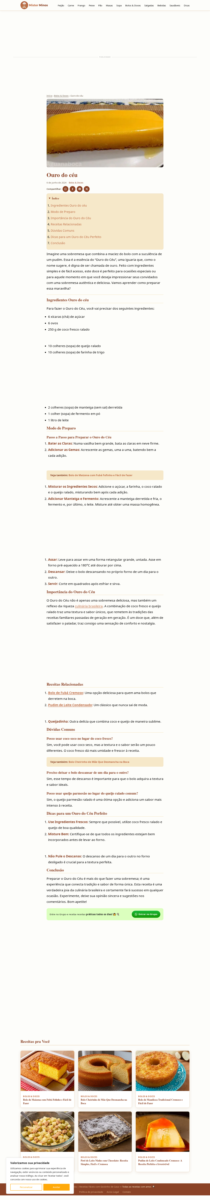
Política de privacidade (91, 1191)
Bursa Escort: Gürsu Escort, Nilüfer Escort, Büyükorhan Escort (79, 1199)
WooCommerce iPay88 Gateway (149, 1199)
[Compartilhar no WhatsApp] (65, 189)
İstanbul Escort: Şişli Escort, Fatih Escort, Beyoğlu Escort (69, 1199)
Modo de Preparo (63, 212)
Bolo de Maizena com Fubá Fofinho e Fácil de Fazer (101, 475)
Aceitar (56, 1187)
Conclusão (58, 243)
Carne (71, 5)
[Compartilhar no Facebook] (72, 189)
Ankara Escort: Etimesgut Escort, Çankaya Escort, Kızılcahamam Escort (58, 1199)
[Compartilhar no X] (87, 189)
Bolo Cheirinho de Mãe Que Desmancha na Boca (99, 762)
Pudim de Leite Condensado (70, 705)
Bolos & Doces (133, 5)
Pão (100, 5)
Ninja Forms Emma (132, 1199)
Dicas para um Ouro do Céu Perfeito (76, 237)
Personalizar (26, 1187)
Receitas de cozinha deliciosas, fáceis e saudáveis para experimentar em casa (91, 1199)
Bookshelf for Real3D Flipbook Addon (122, 1199)
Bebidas (161, 5)
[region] (40, 1176)
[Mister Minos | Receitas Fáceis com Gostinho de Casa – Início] (34, 5)
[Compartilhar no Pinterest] (80, 189)
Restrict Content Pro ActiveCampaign (116, 1199)
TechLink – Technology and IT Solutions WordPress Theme (156, 1199)
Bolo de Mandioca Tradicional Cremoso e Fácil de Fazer (160, 1101)
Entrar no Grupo (148, 914)
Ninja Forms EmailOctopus (128, 1199)
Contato (127, 1191)
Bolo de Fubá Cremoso (65, 693)
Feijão (61, 5)
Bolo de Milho (102, 1199)
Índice (55, 198)
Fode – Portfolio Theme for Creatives (107, 1199)
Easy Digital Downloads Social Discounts (138, 1199)
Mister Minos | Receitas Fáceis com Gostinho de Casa (91, 1186)
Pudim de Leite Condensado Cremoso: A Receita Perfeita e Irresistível (160, 1162)
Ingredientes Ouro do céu (69, 205)
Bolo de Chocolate (99, 1199)
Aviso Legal (113, 1191)
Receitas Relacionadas (66, 224)
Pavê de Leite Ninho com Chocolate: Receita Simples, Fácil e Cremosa (104, 1162)
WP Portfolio (112, 1199)
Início (49, 95)
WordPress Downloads (50, 1199)
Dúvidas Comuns (62, 230)
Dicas (187, 5)
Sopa (119, 5)
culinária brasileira (89, 606)
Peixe (92, 5)
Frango (81, 5)
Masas (109, 5)
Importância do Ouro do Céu (71, 218)
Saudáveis (175, 5)
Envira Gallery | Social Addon (144, 1199)
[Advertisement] (105, 33)
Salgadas (149, 5)
